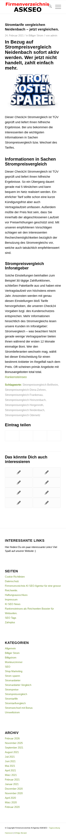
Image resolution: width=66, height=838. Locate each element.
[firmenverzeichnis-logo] (27, 7)
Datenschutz (12, 581)
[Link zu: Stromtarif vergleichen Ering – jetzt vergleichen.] (47, 503)
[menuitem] (48, 7)
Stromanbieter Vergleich (18, 684)
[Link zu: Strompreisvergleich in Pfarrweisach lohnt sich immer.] (18, 503)
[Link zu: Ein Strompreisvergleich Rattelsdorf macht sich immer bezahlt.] (47, 493)
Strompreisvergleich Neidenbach (24, 410)
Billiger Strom (36, 35)
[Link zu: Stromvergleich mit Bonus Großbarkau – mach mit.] (18, 482)
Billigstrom (10, 657)
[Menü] (56, 7)
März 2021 (11, 775)
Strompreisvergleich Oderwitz (22, 415)
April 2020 (10, 797)
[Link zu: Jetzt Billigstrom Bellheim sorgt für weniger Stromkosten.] (47, 472)
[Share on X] (40, 436)
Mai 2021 (10, 765)
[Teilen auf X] (26, 436)
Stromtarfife (11, 698)
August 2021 (12, 752)
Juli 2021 (10, 756)
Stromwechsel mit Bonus (19, 707)
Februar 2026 (12, 738)
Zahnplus (10, 622)
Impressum (11, 599)
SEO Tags (10, 617)
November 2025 (14, 743)
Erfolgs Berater (21, 833)
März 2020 (11, 802)
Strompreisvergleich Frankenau (24, 394)
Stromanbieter (12, 680)
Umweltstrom (12, 712)
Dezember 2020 (14, 788)
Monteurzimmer (14, 662)
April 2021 (10, 770)
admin (53, 35)
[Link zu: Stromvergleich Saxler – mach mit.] (47, 482)
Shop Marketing (13, 671)
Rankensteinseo (16, 377)
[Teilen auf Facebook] (12, 436)
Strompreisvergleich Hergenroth (24, 404)
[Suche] (48, 7)
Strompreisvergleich (16, 694)
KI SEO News (12, 604)
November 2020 (14, 793)
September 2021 (14, 747)
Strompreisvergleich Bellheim (40, 384)
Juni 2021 (10, 761)
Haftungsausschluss (16, 594)
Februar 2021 (12, 779)
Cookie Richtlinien (15, 576)
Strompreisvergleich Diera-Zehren (25, 389)
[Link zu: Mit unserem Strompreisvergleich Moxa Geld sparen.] (18, 472)
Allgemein (10, 648)
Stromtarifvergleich (15, 703)
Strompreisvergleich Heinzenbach (25, 399)
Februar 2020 (12, 807)
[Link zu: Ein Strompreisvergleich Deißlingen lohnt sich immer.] (18, 493)
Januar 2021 (12, 784)
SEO (7, 666)
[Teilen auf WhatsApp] (54, 436)
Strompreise (11, 689)
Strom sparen (12, 675)
